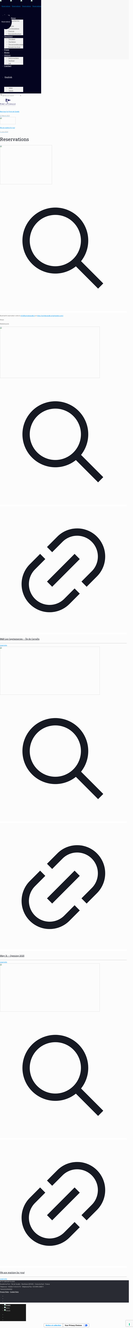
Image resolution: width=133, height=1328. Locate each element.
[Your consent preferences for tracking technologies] (129, 1324)
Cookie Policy (14, 1292)
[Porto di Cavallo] (20, 6)
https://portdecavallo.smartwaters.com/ (50, 316)
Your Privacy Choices (73, 1325)
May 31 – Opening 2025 (12, 955)
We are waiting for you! (12, 1272)
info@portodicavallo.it (28, 316)
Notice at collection (53, 1325)
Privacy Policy (4, 1292)
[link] (20, 95)
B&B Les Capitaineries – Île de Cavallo (19, 638)
